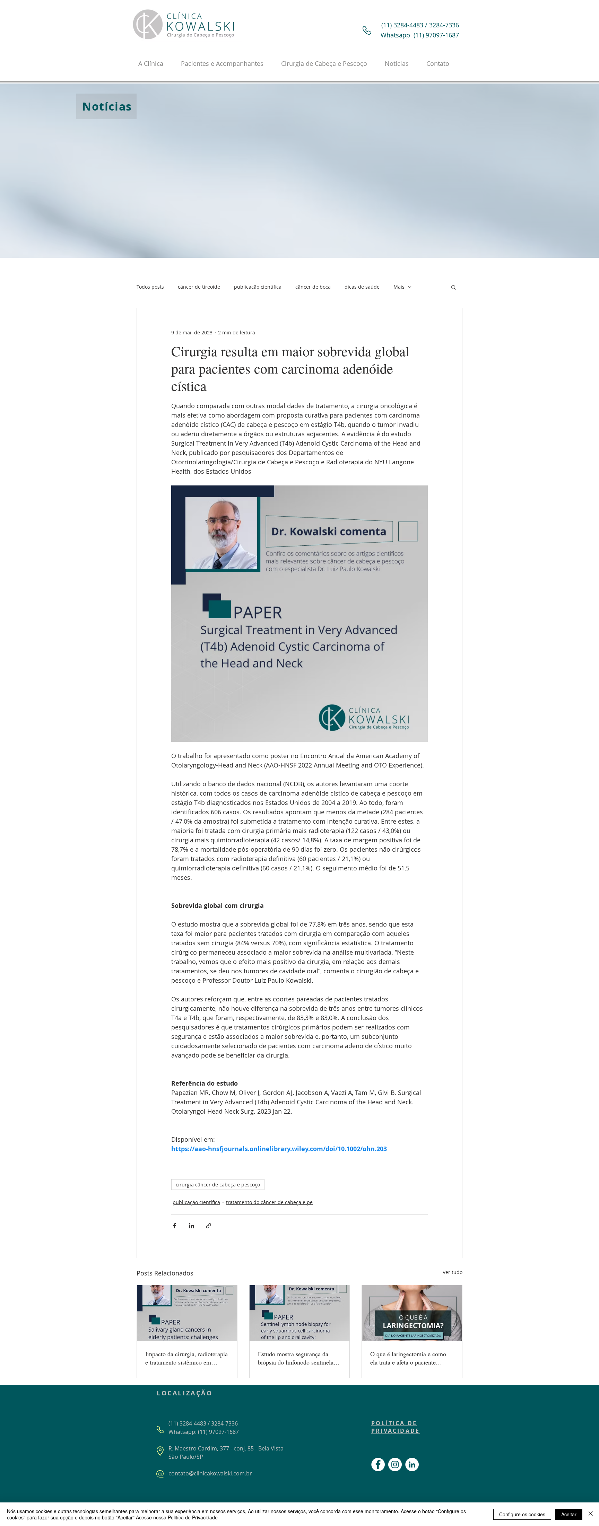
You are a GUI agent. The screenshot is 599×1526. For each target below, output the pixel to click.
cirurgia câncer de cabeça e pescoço (218, 1184)
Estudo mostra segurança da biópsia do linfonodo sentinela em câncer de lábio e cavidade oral (295, 1358)
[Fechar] (591, 1514)
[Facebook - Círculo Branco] (378, 1464)
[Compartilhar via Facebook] (174, 1225)
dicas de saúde (362, 286)
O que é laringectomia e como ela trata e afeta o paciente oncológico (408, 1358)
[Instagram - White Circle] (395, 1464)
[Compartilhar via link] (208, 1225)
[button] (453, 287)
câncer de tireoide (199, 286)
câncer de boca (313, 286)
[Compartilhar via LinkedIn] (191, 1225)
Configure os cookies (522, 1514)
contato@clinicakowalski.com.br (210, 1473)
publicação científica (257, 286)
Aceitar (568, 1514)
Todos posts (150, 286)
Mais (399, 286)
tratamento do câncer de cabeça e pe (269, 1202)
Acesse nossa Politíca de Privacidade (177, 1517)
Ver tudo (452, 1272)
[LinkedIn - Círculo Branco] (412, 1464)
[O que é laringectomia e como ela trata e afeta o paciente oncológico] (412, 1313)
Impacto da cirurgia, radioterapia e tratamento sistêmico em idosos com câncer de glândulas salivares (186, 1358)
